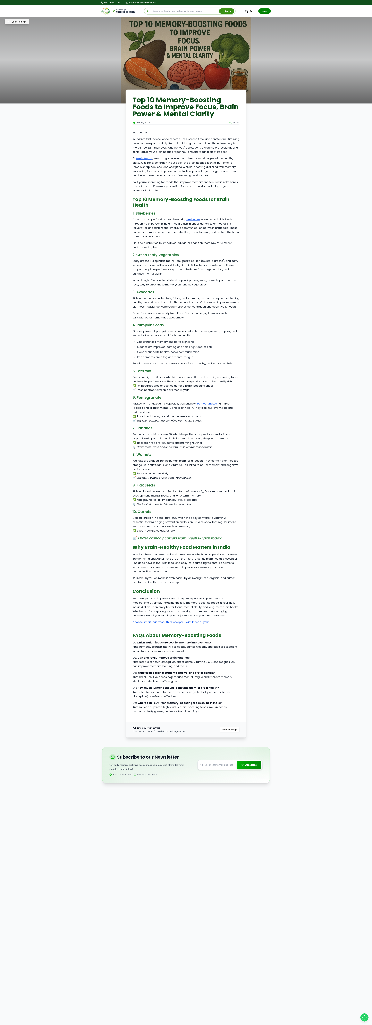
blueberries (193, 219)
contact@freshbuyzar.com (142, 2)
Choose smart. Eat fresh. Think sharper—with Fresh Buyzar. (171, 622)
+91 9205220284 (112, 2)
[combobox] (190, 11)
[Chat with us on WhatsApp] (364, 1017)
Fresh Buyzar (144, 158)
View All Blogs (229, 729)
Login (264, 11)
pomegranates (207, 403)
